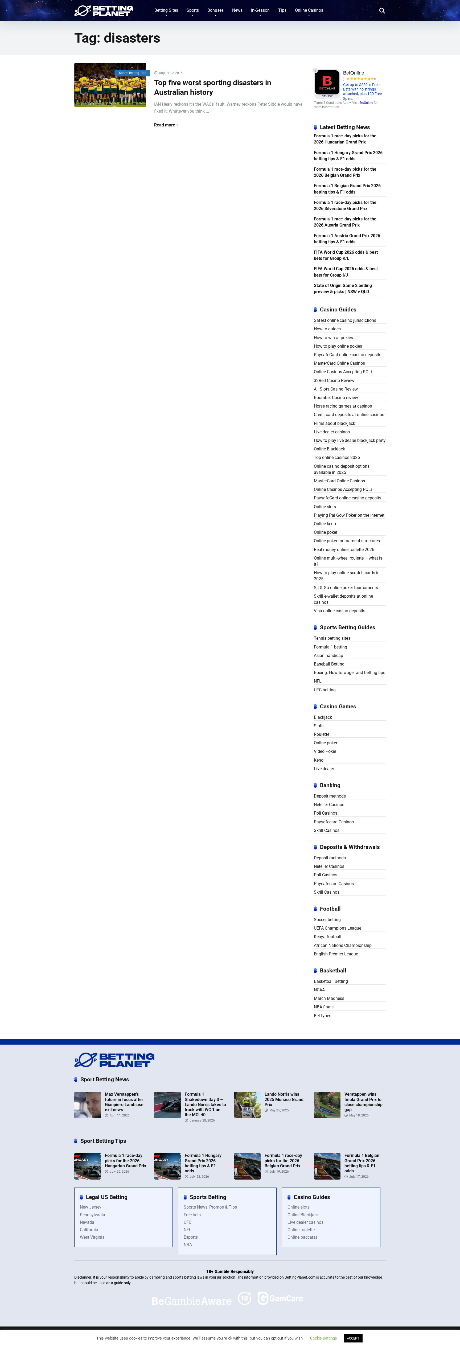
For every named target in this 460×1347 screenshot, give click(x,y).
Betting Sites (166, 10)
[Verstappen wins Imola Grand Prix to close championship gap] (327, 1116)
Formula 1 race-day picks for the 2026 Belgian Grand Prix (345, 172)
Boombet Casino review (336, 397)
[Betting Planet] (103, 8)
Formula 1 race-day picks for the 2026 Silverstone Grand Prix (345, 205)
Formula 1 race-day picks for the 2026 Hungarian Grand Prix (345, 139)
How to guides (327, 328)
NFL (318, 681)
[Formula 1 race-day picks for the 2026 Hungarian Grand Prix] (87, 1178)
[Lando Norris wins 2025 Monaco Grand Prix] (247, 1116)
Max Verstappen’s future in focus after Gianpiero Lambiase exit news (124, 1102)
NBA (188, 1244)
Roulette (321, 734)
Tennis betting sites (332, 638)
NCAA (319, 989)
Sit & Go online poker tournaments (346, 587)
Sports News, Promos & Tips (210, 1207)
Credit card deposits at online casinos (349, 414)
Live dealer (324, 768)
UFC (187, 1222)
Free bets (192, 1214)
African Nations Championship (343, 945)
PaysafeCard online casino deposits (347, 354)
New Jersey (90, 1207)
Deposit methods (330, 796)
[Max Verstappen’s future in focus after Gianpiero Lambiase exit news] (87, 1116)
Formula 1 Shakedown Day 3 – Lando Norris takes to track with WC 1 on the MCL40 (205, 1104)
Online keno (325, 523)
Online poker (325, 532)
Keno (318, 760)
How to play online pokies (338, 346)
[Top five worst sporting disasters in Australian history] (110, 85)
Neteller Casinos (329, 804)
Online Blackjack (329, 448)
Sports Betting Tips (132, 73)
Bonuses (215, 10)
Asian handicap (328, 655)
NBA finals (324, 1006)
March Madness (329, 998)
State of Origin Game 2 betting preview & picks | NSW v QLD (343, 288)
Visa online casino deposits (339, 610)
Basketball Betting (331, 981)
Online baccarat (302, 1237)
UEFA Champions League (337, 928)
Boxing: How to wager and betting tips (349, 672)
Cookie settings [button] (323, 1338)
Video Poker (325, 751)
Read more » (166, 125)
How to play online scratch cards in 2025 (347, 575)
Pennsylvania (92, 1214)
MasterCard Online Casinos (339, 363)
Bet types (322, 1015)
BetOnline (366, 103)
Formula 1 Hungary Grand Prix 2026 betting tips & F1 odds (348, 155)
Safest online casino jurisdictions (345, 320)
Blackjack (323, 717)
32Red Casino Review (334, 380)
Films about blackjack (334, 423)
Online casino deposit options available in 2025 (341, 469)
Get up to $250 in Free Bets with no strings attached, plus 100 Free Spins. (362, 92)
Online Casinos (309, 10)
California (89, 1229)
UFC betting (325, 689)
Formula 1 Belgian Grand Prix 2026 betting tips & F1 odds (347, 188)
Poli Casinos (325, 813)
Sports (193, 10)
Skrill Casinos (326, 830)
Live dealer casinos (332, 431)
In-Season (260, 10)
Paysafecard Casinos (334, 821)
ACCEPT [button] (353, 1338)
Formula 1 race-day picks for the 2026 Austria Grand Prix (345, 222)
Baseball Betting (329, 664)
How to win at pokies (333, 337)
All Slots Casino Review (336, 389)
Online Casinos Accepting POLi (343, 371)
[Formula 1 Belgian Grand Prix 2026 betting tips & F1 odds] (327, 1178)
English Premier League (336, 953)
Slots (318, 725)
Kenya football (327, 936)
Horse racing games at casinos (343, 406)
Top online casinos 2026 (337, 457)
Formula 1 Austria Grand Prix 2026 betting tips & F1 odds (347, 238)
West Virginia (92, 1237)
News (237, 10)
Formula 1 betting (330, 647)
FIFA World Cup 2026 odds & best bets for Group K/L (346, 255)
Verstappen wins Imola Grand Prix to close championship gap (363, 1102)
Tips (282, 10)
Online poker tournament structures (347, 540)
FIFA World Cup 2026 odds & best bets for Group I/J (346, 271)
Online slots (325, 506)
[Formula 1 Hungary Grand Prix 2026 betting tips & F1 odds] (167, 1178)
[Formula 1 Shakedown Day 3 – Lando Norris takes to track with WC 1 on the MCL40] (167, 1116)
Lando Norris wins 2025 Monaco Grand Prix (284, 1099)
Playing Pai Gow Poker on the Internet (349, 515)
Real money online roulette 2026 (344, 549)
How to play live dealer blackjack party (350, 440)
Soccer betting (327, 919)
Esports (191, 1237)
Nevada (87, 1222)
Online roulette (301, 1229)
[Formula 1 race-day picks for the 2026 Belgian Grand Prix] (247, 1178)
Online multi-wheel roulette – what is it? (348, 561)
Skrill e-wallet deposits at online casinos (343, 599)
